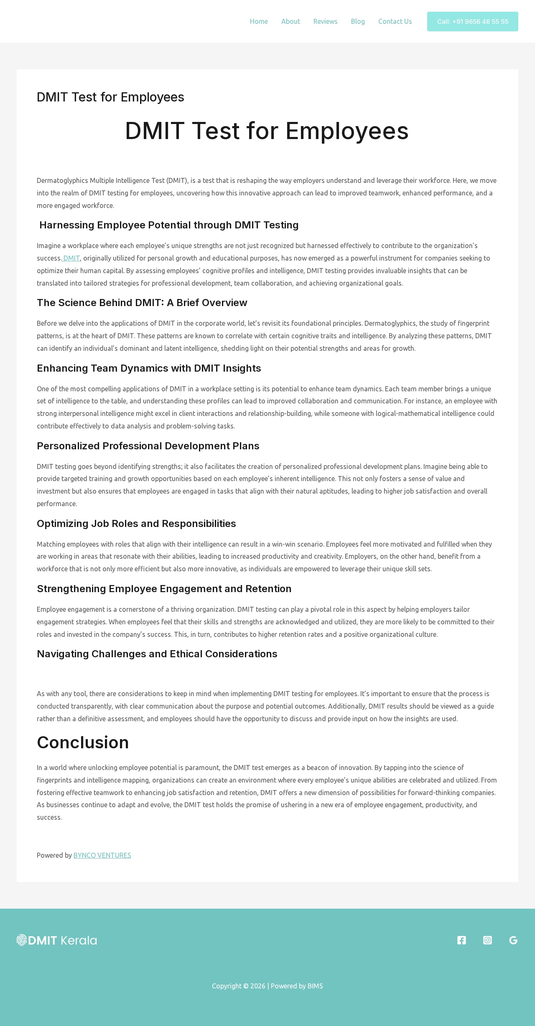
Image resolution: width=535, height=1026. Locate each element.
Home (259, 21)
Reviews (325, 21)
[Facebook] (461, 940)
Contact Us (395, 21)
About (290, 21)
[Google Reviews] (513, 940)
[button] (472, 21)
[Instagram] (487, 940)
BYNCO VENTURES (102, 855)
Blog (358, 21)
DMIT (71, 258)
